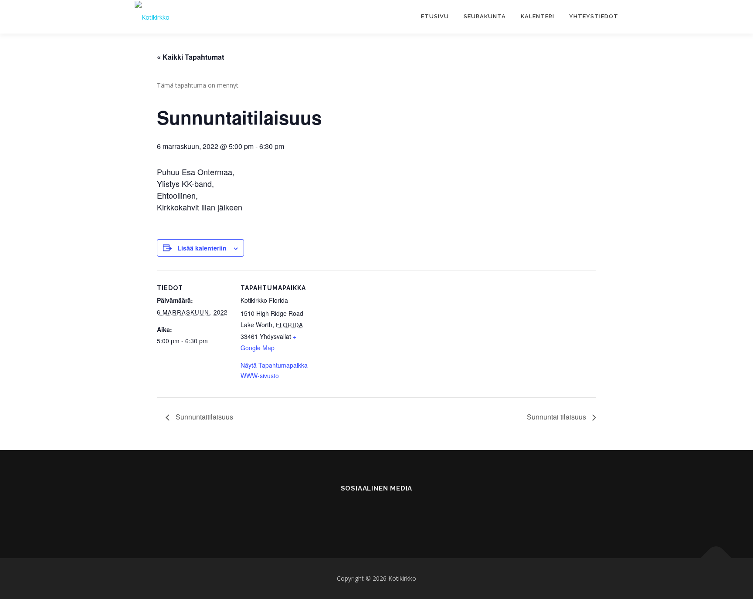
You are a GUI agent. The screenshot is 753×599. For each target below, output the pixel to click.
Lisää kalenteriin (202, 248)
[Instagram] (377, 512)
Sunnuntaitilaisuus (203, 417)
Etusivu (435, 16)
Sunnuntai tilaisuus (557, 417)
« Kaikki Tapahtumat (190, 57)
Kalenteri (537, 16)
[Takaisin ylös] (716, 558)
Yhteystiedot (593, 16)
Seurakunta (485, 16)
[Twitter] (398, 512)
